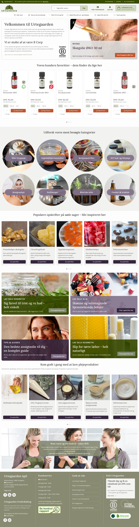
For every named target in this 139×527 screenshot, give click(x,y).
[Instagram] (14, 495)
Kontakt (118, 1)
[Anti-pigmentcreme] (69, 387)
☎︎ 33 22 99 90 (9, 516)
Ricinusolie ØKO (10, 92)
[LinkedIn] (9, 495)
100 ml (6, 106)
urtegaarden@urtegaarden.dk (18, 485)
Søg (83, 8)
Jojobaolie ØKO (119, 92)
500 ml (12, 106)
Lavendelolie (91, 92)
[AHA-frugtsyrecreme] (42, 387)
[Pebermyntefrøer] (124, 234)
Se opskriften (14, 262)
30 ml (38, 106)
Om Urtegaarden (77, 503)
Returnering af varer (78, 490)
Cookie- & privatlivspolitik (80, 499)
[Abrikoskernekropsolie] (14, 387)
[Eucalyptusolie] (69, 80)
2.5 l (17, 106)
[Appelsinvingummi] (69, 234)
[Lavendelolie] (97, 80)
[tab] (66, 122)
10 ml (32, 106)
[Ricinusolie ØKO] (14, 80)
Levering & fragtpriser (79, 481)
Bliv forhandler (129, 1)
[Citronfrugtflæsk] (42, 234)
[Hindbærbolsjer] (97, 234)
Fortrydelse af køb (78, 494)
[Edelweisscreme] (124, 387)
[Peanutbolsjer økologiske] (14, 234)
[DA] (9, 8)
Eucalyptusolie (64, 92)
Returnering (109, 1)
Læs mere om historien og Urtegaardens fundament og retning (69, 453)
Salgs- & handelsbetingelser (81, 485)
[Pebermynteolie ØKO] (42, 80)
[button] (19, 15)
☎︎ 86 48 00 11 (8, 482)
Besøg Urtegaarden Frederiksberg (82, 508)
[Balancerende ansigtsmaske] (97, 387)
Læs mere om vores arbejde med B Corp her (18, 54)
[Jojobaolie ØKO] (124, 80)
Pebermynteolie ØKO (40, 92)
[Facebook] (5, 495)
